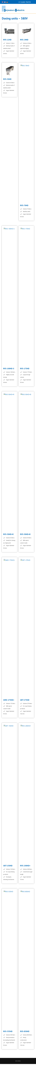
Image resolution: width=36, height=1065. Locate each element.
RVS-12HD (7, 40)
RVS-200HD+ (25, 865)
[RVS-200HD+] (26, 794)
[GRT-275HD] (26, 628)
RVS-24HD (24, 40)
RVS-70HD (24, 205)
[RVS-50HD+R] (9, 462)
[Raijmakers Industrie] (18, 9)
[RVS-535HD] (9, 959)
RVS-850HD (24, 1031)
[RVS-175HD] (26, 296)
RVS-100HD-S (8, 368)
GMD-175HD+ (8, 700)
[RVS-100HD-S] (9, 296)
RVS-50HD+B (25, 534)
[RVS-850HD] (26, 959)
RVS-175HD (24, 368)
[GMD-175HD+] (9, 628)
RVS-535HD (7, 1031)
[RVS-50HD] (9, 70)
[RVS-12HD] (9, 31)
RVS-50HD (7, 79)
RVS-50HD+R (8, 534)
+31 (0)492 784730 (24, 2)
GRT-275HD (24, 700)
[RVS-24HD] (26, 31)
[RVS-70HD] (26, 133)
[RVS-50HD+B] (26, 462)
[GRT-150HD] (9, 794)
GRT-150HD (7, 865)
